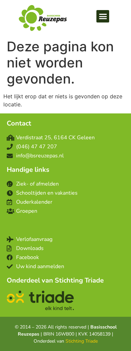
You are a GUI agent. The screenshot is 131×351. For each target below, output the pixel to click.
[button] (102, 16)
